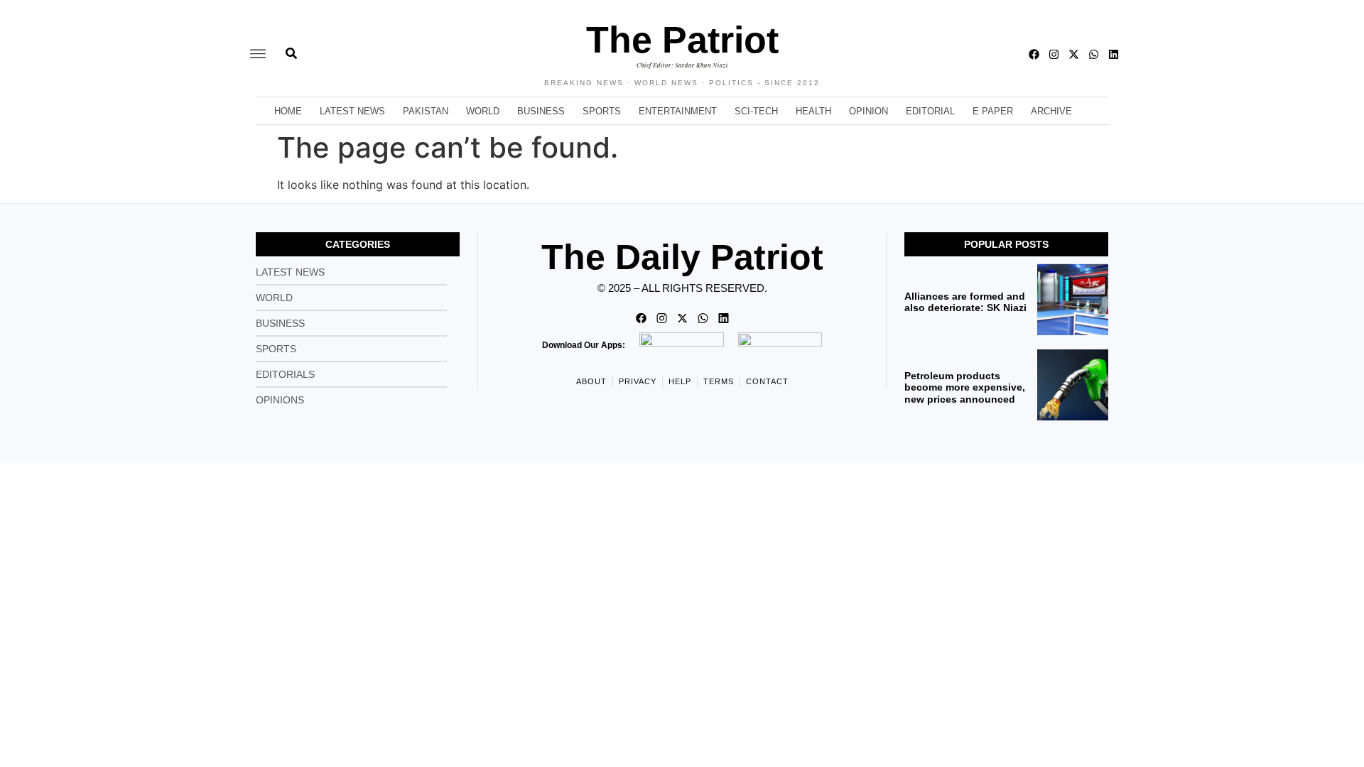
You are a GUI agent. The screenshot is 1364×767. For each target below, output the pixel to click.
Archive (1051, 111)
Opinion (868, 111)
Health (813, 111)
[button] (258, 54)
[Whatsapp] (1093, 54)
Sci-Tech (756, 111)
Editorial (930, 111)
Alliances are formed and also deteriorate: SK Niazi (965, 302)
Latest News (352, 111)
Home (288, 111)
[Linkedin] (1113, 54)
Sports (602, 111)
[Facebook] (1034, 54)
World (482, 111)
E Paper (993, 111)
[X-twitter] (1073, 54)
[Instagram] (1054, 54)
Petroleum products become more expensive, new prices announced (964, 388)
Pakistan (425, 111)
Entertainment (678, 111)
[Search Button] (291, 46)
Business (541, 111)
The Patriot (682, 39)
